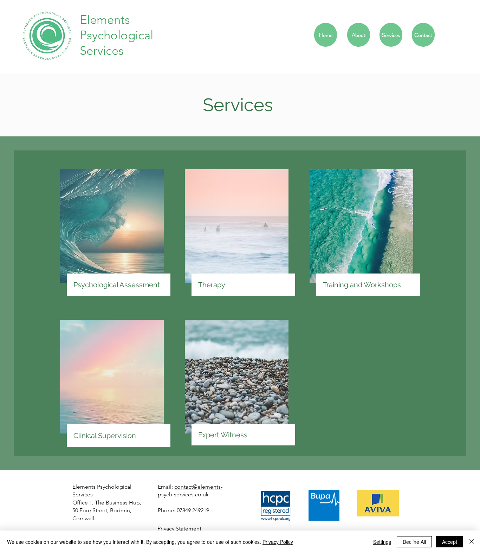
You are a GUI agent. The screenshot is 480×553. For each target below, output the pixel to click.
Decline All (414, 541)
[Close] (471, 541)
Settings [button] (382, 541)
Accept (449, 541)
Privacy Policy (277, 541)
